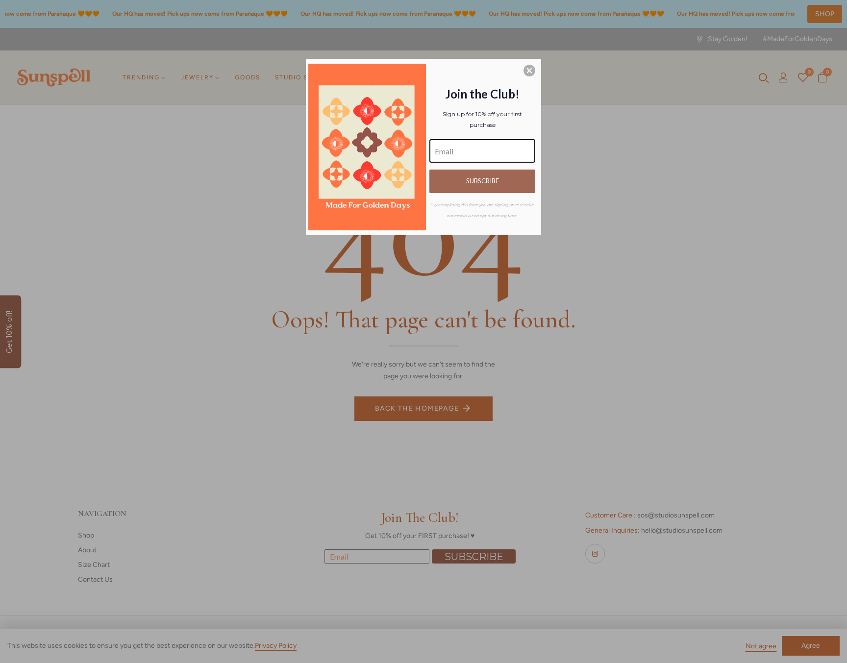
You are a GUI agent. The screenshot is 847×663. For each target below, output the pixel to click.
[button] (529, 70)
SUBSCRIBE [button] (482, 181)
